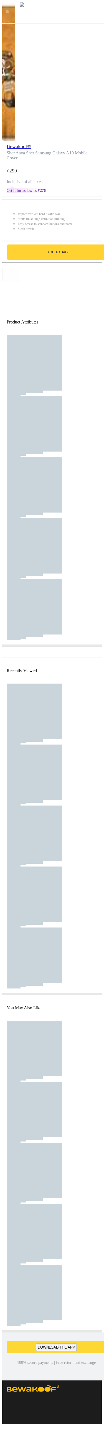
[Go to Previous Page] (7, 11)
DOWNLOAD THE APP (56, 1347)
